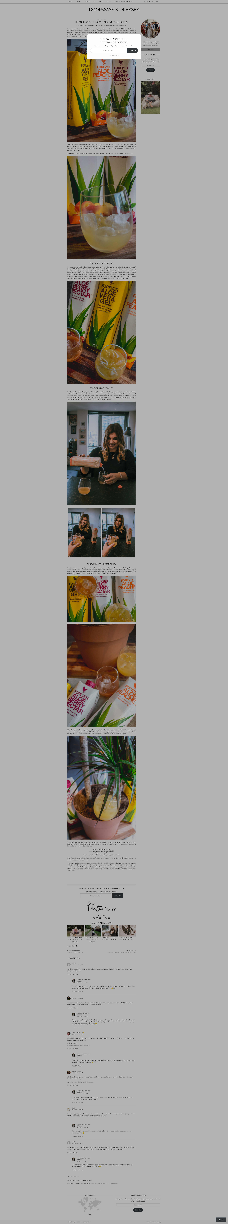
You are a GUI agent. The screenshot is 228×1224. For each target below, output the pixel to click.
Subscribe (132, 50)
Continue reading (114, 55)
